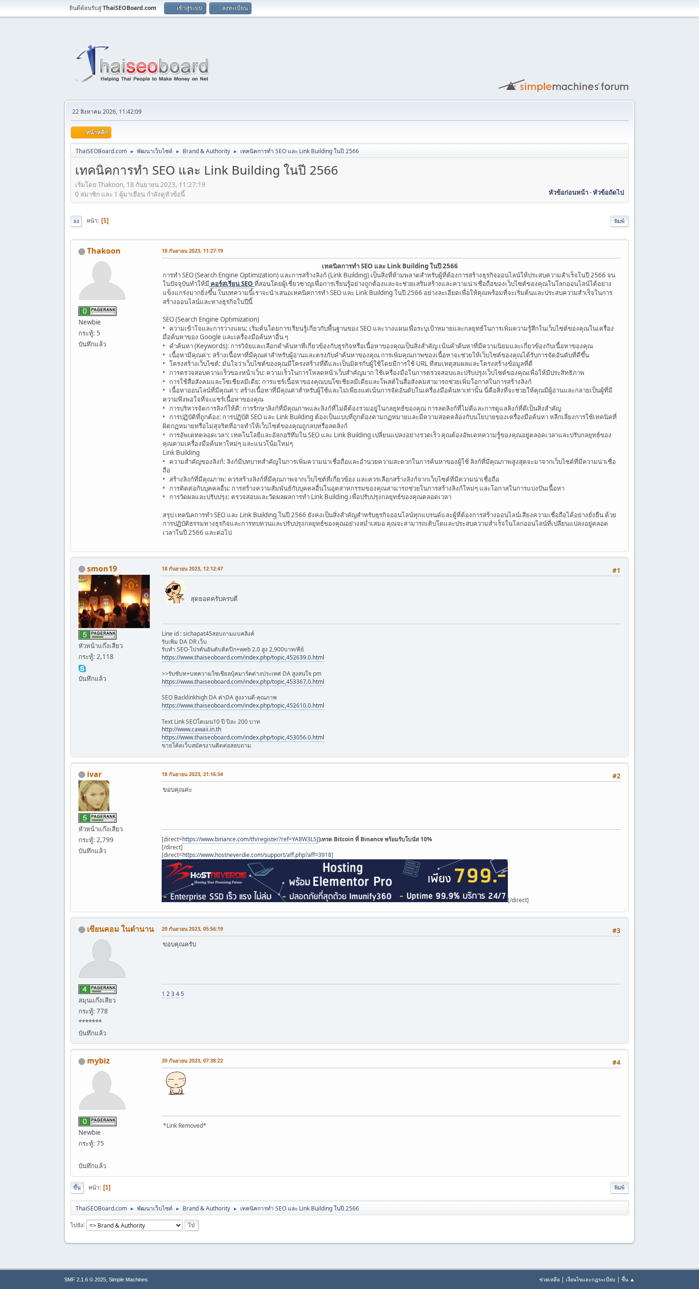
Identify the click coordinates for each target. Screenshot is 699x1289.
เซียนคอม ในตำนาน (120, 929)
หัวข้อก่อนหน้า (568, 192)
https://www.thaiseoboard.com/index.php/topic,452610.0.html (243, 705)
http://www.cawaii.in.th (191, 729)
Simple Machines (128, 1279)
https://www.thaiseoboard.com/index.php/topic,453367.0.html (243, 682)
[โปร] (82, 1154)
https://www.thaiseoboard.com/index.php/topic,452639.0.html (243, 657)
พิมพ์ (619, 221)
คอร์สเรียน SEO (231, 283)
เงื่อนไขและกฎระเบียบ (590, 1279)
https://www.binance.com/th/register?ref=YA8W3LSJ (250, 839)
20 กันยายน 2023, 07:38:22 (192, 1060)
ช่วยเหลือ (549, 1279)
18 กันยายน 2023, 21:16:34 (192, 773)
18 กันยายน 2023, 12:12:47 (192, 568)
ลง (76, 221)
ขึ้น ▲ (628, 1279)
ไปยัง (76, 1224)
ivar (94, 774)
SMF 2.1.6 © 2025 (85, 1279)
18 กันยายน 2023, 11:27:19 (192, 250)
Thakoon (104, 251)
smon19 (102, 568)
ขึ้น (77, 1187)
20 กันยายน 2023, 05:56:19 (192, 928)
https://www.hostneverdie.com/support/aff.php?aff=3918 (256, 855)
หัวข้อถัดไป (608, 192)
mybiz (98, 1060)
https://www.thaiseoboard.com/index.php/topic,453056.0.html (243, 737)
